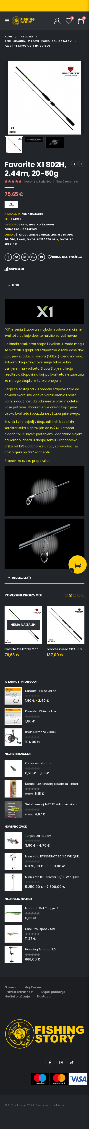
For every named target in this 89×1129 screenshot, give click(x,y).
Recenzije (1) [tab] (21, 578)
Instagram (60, 1062)
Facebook (8, 257)
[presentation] (10, 97)
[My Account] (57, 20)
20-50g (10, 239)
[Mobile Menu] (8, 21)
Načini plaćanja (17, 996)
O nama (11, 987)
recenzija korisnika (37, 181)
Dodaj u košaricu (77, 613)
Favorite (66, 239)
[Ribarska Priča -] (23, 20)
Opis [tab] (15, 285)
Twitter (16, 257)
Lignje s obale (39, 234)
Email (41, 257)
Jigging (35, 224)
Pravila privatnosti (19, 992)
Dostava (44, 996)
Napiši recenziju (67, 181)
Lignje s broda (62, 234)
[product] (65, 625)
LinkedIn (25, 257)
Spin (24, 224)
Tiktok (71, 1062)
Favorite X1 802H (38, 239)
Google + (33, 257)
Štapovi (48, 224)
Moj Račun (32, 987)
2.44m (20, 239)
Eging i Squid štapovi (21, 229)
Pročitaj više (35, 613)
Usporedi (16, 269)
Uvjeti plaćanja (53, 992)
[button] (66, 595)
